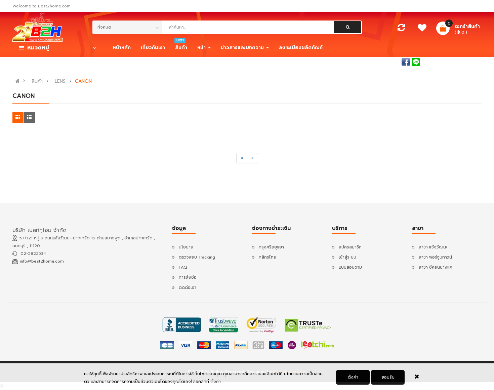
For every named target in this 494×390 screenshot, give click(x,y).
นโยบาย (186, 247)
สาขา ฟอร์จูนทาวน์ (435, 257)
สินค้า (37, 81)
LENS (60, 81)
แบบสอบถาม (350, 267)
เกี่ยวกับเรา (153, 47)
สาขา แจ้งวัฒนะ (433, 247)
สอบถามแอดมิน (385, 61)
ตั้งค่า (353, 377)
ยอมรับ (388, 377)
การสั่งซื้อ (188, 277)
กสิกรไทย (267, 257)
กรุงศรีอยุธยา (271, 247)
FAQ (183, 267)
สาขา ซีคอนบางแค (435, 267)
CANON (83, 81)
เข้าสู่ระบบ (440, 61)
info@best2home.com (42, 261)
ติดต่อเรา (187, 287)
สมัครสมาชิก (470, 61)
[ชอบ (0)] (422, 29)
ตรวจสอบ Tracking (197, 257)
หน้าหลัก (122, 47)
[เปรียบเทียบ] (401, 29)
